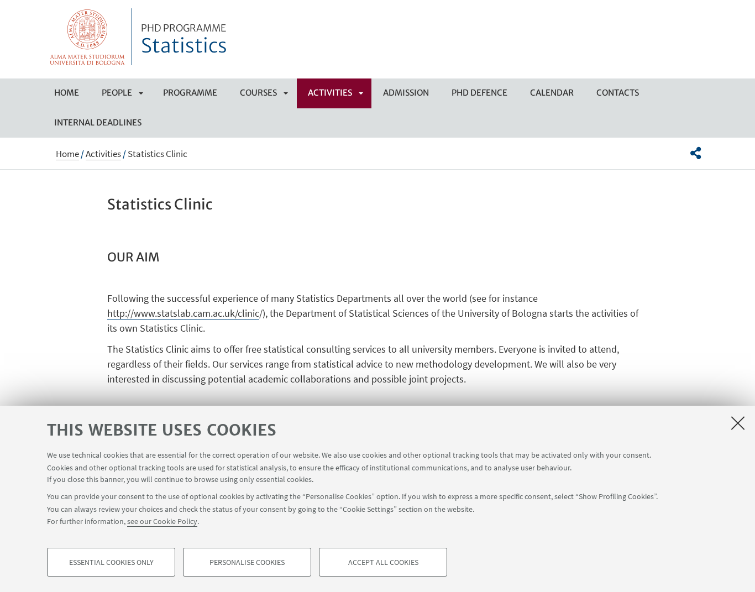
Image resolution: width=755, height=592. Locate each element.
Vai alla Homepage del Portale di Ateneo (87, 36)
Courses (258, 92)
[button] (696, 153)
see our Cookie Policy (162, 521)
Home (66, 92)
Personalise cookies (247, 562)
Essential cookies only (111, 562)
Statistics (184, 40)
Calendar (552, 92)
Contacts (617, 92)
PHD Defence (479, 92)
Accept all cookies (383, 562)
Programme (190, 92)
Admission (406, 92)
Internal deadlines (97, 122)
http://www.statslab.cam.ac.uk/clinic (183, 313)
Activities (330, 92)
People (117, 92)
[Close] (738, 423)
